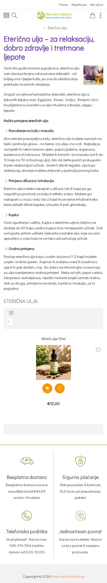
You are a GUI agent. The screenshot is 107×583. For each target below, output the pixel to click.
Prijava (63, 4)
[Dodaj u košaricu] (47, 388)
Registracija (79, 4)
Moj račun (96, 4)
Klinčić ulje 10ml (54, 338)
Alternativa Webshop (68, 576)
